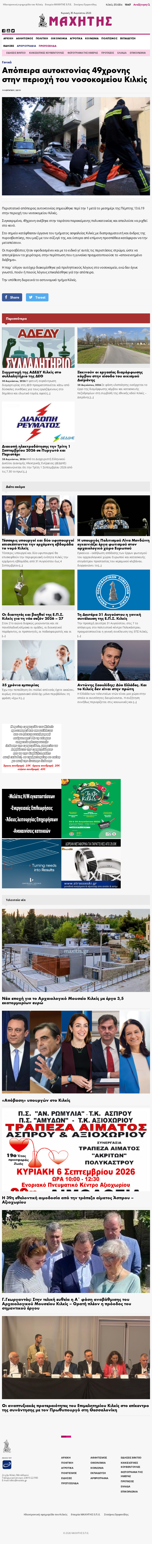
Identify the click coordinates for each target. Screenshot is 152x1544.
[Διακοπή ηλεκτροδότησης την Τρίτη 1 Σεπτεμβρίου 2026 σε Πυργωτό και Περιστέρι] (38, 421)
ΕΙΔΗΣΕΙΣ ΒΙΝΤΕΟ (16, 52)
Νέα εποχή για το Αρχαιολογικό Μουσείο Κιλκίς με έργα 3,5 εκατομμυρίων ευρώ (63, 1000)
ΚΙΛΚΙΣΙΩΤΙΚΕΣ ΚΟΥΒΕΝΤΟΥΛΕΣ (46, 52)
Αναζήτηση (140, 4)
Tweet (40, 297)
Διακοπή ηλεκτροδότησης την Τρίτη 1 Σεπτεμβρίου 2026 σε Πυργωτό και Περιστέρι (36, 450)
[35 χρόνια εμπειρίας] (38, 660)
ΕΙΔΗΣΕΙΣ (8, 46)
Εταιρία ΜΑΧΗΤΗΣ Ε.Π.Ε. (58, 4)
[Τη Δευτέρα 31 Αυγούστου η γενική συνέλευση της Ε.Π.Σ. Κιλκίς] (113, 590)
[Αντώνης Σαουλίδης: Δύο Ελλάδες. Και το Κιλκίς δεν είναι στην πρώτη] (113, 660)
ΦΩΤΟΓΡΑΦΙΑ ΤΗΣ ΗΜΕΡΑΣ (82, 52)
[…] (48, 393)
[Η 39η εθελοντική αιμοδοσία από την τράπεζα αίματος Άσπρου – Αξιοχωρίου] (76, 1149)
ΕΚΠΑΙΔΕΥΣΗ (128, 38)
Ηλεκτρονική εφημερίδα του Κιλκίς (23, 4)
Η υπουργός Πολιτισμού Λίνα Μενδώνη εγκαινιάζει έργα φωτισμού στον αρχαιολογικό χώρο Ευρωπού (113, 543)
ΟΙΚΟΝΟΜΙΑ (59, 38)
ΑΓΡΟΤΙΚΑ (76, 38)
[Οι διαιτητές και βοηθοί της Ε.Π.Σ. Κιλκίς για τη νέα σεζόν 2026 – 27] (38, 590)
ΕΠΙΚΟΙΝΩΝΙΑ (137, 52)
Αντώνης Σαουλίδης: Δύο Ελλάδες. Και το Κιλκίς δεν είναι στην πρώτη (112, 686)
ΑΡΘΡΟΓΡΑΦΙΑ (26, 46)
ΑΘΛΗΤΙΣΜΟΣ (24, 38)
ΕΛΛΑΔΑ (121, 52)
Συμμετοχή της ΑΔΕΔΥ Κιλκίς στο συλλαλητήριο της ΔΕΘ (31, 373)
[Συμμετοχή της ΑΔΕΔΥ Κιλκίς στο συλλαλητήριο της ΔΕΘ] (38, 347)
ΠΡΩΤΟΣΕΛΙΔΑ (47, 46)
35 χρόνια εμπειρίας (20, 684)
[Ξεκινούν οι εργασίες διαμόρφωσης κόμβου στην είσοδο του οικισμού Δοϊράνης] (113, 347)
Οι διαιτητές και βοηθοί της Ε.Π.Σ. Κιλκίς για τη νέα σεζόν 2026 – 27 (32, 616)
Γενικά (7, 62)
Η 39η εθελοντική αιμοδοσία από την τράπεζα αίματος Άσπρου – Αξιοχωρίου (68, 1199)
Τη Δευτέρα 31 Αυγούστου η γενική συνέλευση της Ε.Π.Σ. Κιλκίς (109, 616)
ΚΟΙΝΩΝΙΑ (92, 38)
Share (14, 297)
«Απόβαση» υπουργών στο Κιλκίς (36, 1100)
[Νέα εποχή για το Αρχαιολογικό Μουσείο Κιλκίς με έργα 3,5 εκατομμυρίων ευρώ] (76, 950)
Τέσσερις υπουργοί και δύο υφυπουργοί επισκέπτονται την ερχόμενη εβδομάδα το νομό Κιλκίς (38, 543)
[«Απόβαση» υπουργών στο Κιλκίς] (76, 1052)
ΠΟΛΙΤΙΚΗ (42, 38)
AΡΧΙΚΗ (8, 38)
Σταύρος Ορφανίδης (85, 4)
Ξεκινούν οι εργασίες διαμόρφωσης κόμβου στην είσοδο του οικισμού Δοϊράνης (110, 375)
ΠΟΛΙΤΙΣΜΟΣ (109, 38)
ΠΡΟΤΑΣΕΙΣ (107, 52)
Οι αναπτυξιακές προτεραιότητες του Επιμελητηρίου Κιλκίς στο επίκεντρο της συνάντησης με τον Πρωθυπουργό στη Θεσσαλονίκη (75, 1407)
